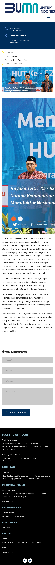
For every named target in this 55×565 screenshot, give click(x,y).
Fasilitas (5, 472)
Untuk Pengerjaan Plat (12, 479)
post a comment (17, 412)
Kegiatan (23, 542)
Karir (4, 548)
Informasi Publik (9, 490)
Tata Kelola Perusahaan (24, 494)
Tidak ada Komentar (13, 64)
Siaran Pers (8, 542)
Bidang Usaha (8, 513)
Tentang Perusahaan (11, 455)
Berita (5, 494)
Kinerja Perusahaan (28, 458)
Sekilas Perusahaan (11, 443)
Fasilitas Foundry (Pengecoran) (15, 476)
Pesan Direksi (32, 443)
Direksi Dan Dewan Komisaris (15, 446)
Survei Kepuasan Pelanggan (14, 496)
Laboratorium (33, 479)
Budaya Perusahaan (11, 461)
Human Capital (9, 449)
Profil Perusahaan (9, 440)
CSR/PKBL (37, 542)
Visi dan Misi (8, 458)
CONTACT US (7, 502)
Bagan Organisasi (41, 446)
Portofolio (6, 528)
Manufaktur (21, 516)
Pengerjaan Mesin (42, 476)
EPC (34, 516)
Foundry (6, 516)
